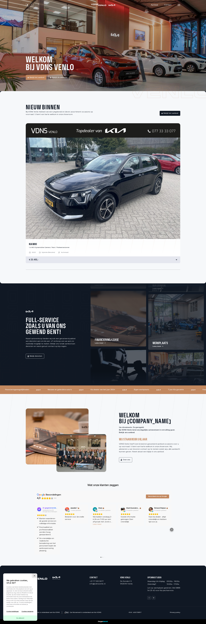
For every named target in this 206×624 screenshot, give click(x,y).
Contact (167, 5)
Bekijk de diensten (59, 77)
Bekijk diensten (36, 356)
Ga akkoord (20, 618)
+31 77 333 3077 (97, 581)
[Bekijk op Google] (67, 509)
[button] (34, 529)
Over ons (126, 460)
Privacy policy (175, 612)
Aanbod (154, 5)
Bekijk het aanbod (37, 77)
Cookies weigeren (27, 611)
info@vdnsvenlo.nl (97, 584)
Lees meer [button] (97, 524)
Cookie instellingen (12, 611)
